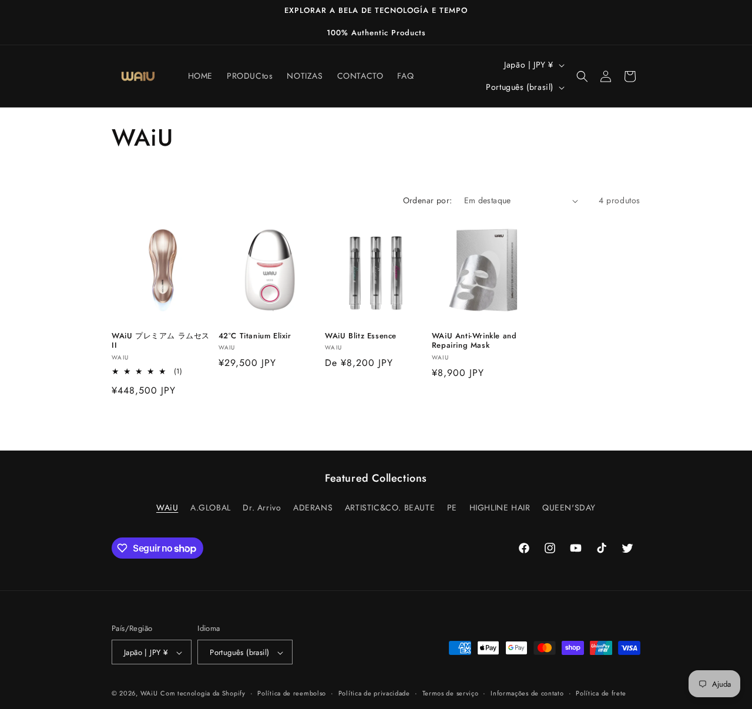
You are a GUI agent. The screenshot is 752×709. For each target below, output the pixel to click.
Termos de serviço (450, 693)
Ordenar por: (427, 200)
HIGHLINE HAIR (500, 507)
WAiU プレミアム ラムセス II (161, 341)
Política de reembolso (291, 693)
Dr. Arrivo (262, 507)
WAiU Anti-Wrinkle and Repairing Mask (474, 341)
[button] (582, 76)
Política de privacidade (374, 693)
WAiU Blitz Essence (361, 336)
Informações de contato (527, 693)
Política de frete (601, 693)
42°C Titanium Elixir (255, 336)
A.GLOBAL (210, 507)
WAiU (167, 507)
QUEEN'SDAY (569, 507)
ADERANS (313, 507)
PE (452, 507)
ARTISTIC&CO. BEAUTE (390, 507)
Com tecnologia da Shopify (203, 693)
